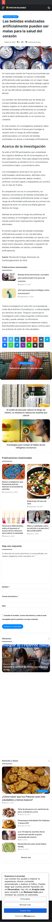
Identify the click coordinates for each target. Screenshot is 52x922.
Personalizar (25, 899)
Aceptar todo (25, 911)
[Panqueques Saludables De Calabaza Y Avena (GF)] (9, 824)
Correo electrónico (10, 596)
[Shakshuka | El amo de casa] (38, 481)
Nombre (6, 587)
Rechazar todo (25, 905)
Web (4, 606)
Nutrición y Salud (11, 17)
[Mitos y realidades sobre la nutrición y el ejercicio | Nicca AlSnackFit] (38, 516)
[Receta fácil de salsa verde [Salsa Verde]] (9, 847)
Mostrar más (26, 857)
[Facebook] (4, 339)
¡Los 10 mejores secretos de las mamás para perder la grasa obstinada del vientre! (31, 834)
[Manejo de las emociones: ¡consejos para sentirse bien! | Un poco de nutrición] (9, 277)
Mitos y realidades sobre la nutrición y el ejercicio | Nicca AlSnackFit (38, 528)
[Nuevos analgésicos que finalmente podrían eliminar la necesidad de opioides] (13, 471)
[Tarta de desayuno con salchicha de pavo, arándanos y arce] (9, 812)
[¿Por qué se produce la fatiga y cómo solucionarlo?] (9, 293)
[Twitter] (10, 339)
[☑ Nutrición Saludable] (16, 7)
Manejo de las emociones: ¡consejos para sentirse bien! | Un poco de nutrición (33, 277)
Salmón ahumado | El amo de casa (26, 368)
